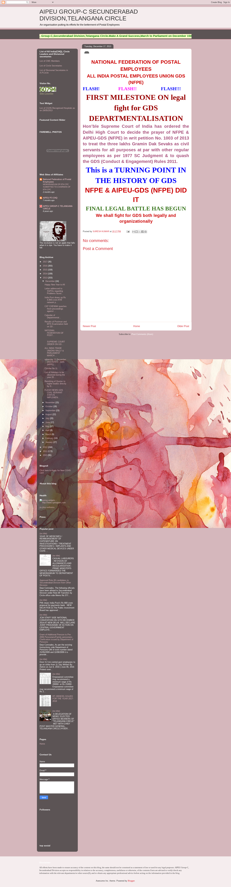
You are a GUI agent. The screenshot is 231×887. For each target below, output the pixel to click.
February (49, 438)
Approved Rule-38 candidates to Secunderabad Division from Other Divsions (55, 582)
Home (136, 326)
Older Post (183, 326)
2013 (45, 278)
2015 (45, 270)
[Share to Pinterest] (145, 231)
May (47, 426)
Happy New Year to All (55, 284)
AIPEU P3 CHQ (50, 198)
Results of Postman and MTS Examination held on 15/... (56, 324)
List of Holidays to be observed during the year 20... (55, 374)
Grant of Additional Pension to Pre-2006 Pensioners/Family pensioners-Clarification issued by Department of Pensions (56, 638)
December (50, 281)
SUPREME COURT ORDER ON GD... (55, 341)
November (50, 402)
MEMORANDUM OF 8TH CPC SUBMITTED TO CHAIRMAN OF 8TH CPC (56, 187)
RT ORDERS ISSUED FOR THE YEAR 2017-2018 (62, 698)
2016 (45, 266)
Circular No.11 (51, 368)
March (48, 434)
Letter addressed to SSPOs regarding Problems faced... (54, 291)
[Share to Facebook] (142, 231)
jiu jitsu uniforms (47, 507)
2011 (45, 451)
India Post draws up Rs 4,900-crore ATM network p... (55, 300)
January (49, 442)
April (47, 430)
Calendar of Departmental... (53, 316)
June (47, 422)
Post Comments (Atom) (142, 334)
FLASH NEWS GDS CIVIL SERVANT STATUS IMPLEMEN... (54, 394)
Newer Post (89, 326)
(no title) (43, 533)
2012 (45, 447)
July (47, 418)
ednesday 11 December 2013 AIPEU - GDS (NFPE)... (55, 362)
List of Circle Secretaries (51, 66)
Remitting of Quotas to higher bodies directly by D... (55, 383)
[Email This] (133, 231)
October (49, 406)
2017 (45, 262)
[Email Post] (128, 231)
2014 (45, 273)
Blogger (131, 881)
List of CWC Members (50, 61)
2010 (45, 455)
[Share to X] (139, 231)
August (48, 414)
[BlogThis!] (136, 231)
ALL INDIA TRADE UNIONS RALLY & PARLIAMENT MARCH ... (54, 352)
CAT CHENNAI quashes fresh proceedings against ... (56, 308)
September (50, 410)
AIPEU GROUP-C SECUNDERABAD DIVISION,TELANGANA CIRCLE (88, 15)
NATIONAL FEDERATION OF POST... (54, 332)
